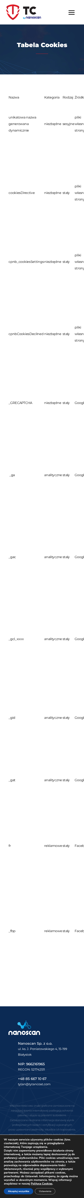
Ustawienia (45, 1191)
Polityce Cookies (41, 1184)
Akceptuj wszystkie (18, 1191)
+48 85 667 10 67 (32, 1079)
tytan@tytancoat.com (34, 1084)
